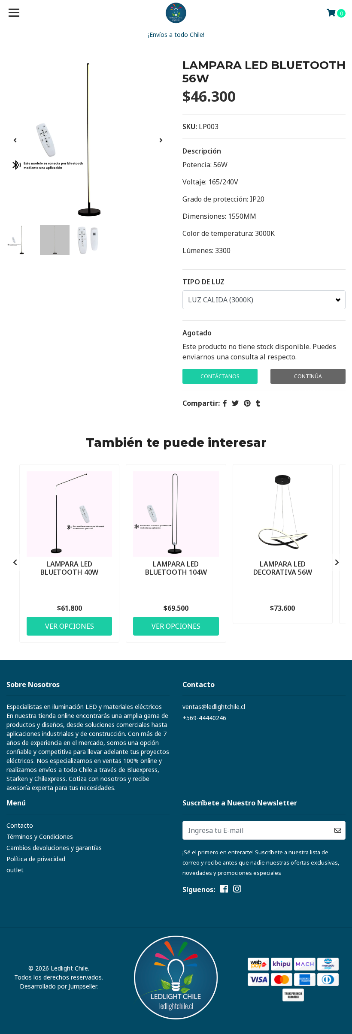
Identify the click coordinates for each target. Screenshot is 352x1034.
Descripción (201, 151)
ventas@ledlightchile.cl (213, 706)
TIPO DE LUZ (203, 281)
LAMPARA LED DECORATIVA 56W (282, 568)
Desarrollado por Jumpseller (58, 986)
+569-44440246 (204, 718)
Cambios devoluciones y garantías (54, 848)
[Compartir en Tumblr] (258, 403)
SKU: (189, 126)
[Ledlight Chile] (176, 13)
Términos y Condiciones (39, 836)
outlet (15, 870)
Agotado (197, 333)
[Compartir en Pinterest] (247, 403)
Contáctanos (220, 376)
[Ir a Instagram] (237, 890)
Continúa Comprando (308, 378)
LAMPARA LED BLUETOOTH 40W (69, 568)
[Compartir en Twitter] (235, 403)
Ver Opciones (69, 626)
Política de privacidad (35, 859)
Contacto (19, 825)
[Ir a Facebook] (224, 890)
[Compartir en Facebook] (225, 403)
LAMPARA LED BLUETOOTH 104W (176, 568)
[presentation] (15, 140)
